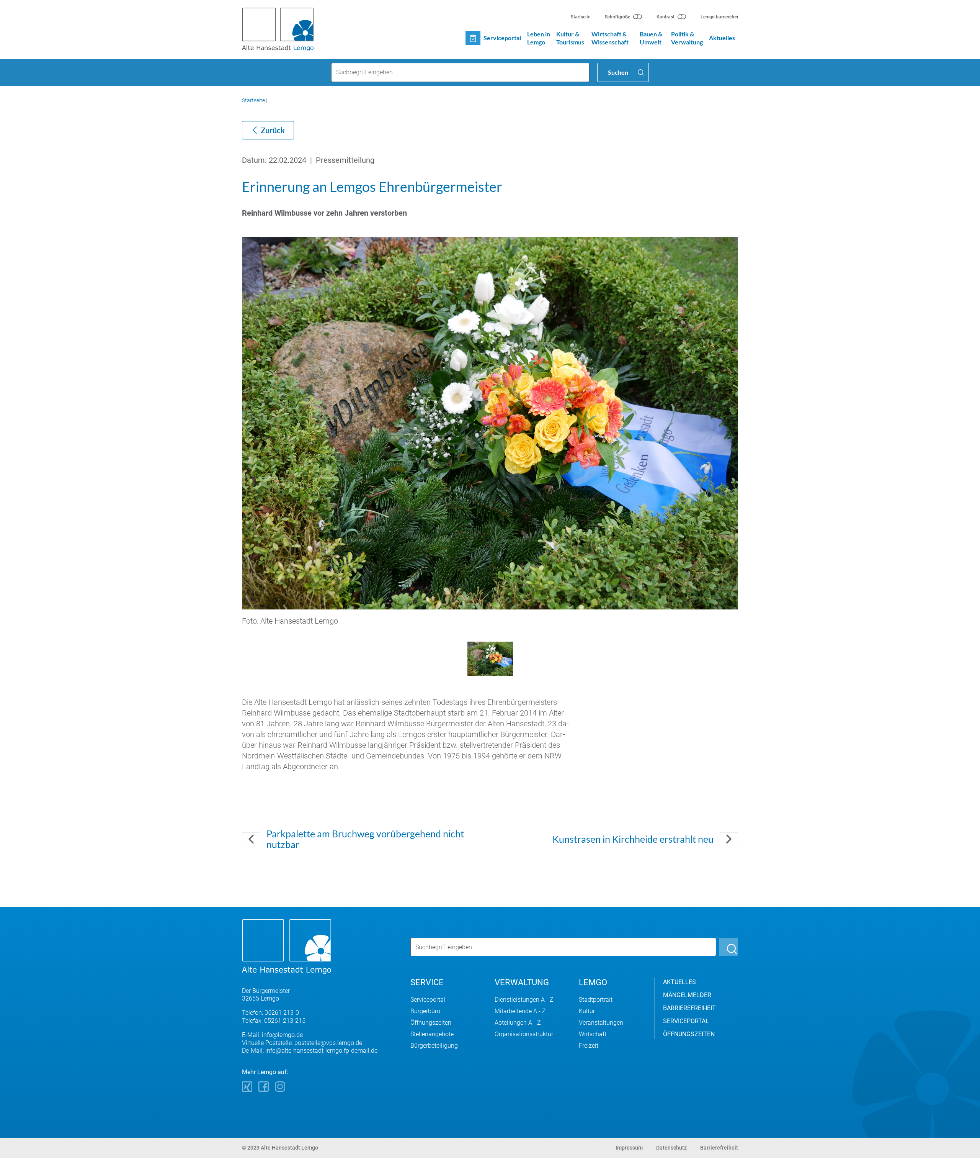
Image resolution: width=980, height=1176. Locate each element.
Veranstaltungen (601, 1022)
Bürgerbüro (425, 1011)
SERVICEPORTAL (686, 1021)
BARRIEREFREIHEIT (689, 1008)
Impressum (629, 1148)
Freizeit (588, 1045)
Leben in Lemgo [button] (538, 38)
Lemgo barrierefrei (719, 17)
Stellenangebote (432, 1034)
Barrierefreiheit (719, 1148)
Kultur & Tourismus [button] (570, 38)
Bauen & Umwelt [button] (651, 38)
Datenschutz (671, 1148)
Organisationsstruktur (524, 1034)
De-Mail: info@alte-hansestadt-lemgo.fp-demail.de (309, 1050)
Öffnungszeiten (430, 1022)
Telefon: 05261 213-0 (270, 1012)
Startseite (580, 17)
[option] (490, 434)
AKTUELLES (679, 982)
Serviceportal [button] (502, 37)
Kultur (587, 1011)
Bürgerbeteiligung (434, 1045)
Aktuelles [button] (722, 37)
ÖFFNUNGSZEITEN (689, 1034)
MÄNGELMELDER (687, 995)
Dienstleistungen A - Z (524, 999)
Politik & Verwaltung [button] (687, 38)
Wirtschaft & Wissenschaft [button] (610, 38)
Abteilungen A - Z (518, 1022)
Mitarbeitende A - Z (520, 1011)
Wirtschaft (592, 1034)
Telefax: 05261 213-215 (273, 1020)
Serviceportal (427, 999)
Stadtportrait (595, 999)
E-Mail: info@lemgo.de (272, 1034)
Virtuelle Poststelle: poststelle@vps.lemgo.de (302, 1043)
